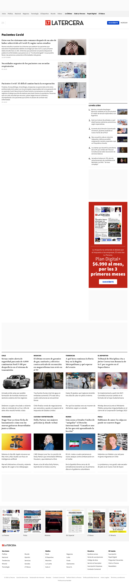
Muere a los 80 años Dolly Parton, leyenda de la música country (46, 465)
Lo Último (68, 14)
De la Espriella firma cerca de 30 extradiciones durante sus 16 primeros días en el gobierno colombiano (80, 466)
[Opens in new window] (54, 533)
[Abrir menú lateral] (3, 22)
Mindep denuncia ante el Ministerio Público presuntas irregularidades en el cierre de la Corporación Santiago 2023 (112, 408)
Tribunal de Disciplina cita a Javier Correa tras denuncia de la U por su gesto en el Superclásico (112, 363)
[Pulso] (32, 533)
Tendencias (70, 356)
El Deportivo (45, 14)
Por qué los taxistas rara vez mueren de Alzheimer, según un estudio (80, 406)
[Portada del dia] (108, 243)
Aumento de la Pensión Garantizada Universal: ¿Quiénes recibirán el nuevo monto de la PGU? (103, 131)
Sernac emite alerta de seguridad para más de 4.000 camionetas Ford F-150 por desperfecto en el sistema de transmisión (15, 364)
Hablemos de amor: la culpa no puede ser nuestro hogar (112, 421)
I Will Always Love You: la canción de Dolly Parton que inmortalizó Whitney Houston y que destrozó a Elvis (48, 456)
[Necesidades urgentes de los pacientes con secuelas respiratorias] (72, 70)
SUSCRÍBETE (108, 282)
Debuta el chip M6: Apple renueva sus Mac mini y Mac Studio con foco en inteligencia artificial (16, 456)
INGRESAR (124, 23)
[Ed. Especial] (75, 533)
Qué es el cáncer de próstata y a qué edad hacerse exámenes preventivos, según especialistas (103, 122)
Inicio (4, 14)
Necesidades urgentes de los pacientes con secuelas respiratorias (25, 65)
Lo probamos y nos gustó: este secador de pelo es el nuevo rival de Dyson (112, 465)
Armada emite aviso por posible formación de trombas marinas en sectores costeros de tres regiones (14, 395)
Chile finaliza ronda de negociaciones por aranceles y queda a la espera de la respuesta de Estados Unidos (48, 408)
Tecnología (34, 14)
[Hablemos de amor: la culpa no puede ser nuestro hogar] (112, 442)
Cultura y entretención (43, 417)
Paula (100, 417)
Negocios (26, 14)
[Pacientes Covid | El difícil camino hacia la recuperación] (72, 90)
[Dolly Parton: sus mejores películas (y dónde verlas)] (48, 442)
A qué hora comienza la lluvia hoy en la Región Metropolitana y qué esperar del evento (79, 363)
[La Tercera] (11, 533)
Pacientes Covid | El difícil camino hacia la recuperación (28, 84)
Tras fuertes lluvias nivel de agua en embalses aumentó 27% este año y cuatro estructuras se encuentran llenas (47, 396)
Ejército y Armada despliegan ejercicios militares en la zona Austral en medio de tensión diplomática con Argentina (103, 113)
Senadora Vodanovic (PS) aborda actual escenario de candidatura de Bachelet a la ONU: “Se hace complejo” (103, 161)
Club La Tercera (79, 14)
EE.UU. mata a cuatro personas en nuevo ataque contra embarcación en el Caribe (80, 456)
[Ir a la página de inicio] (64, 22)
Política (10, 14)
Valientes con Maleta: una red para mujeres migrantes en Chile (111, 455)
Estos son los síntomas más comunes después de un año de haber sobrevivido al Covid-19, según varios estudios (29, 41)
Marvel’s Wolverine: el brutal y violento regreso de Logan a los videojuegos (16, 465)
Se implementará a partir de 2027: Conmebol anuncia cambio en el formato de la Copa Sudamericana (111, 395)
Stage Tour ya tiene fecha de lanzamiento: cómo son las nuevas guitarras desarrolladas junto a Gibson (16, 424)
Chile (4, 356)
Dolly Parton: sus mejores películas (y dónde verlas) (46, 421)
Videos (60, 14)
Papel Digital (92, 14)
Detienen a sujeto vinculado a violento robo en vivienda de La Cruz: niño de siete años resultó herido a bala (16, 408)
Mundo (53, 14)
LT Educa (102, 14)
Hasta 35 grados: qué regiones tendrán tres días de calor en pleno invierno (80, 394)
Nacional (18, 14)
